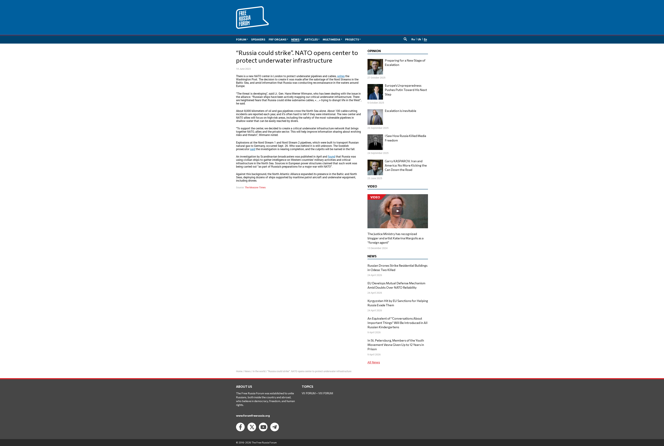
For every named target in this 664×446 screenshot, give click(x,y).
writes (341, 76)
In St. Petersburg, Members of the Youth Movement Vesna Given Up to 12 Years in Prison (395, 344)
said (252, 149)
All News (373, 362)
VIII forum (325, 393)
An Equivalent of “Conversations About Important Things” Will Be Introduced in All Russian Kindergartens (397, 322)
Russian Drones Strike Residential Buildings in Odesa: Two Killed (397, 268)
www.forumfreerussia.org (253, 415)
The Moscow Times (255, 187)
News (248, 371)
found (331, 156)
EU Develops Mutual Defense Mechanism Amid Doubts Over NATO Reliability (396, 285)
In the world (259, 371)
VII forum (309, 393)
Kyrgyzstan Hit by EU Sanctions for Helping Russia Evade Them (397, 303)
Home (239, 371)
